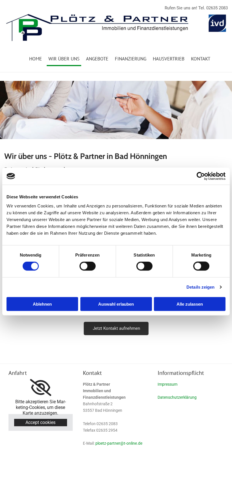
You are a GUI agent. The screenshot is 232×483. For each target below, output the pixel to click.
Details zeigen (200, 287)
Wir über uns (64, 59)
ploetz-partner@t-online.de (118, 443)
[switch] (88, 266)
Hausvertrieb (168, 59)
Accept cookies (40, 422)
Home (35, 59)
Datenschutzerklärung (177, 397)
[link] (40, 387)
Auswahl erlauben (116, 303)
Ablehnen (42, 303)
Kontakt (200, 59)
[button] (116, 328)
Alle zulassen (190, 303)
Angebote (97, 59)
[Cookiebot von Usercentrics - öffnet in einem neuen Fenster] (200, 176)
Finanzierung (130, 59)
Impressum (167, 384)
